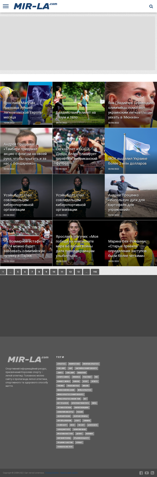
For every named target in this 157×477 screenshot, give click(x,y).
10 (54, 272)
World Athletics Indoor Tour (68, 399)
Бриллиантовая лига (80, 403)
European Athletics (91, 364)
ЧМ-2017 (81, 425)
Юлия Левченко (80, 429)
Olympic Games (63, 377)
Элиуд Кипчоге (63, 429)
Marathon (82, 373)
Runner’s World (63, 381)
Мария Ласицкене (81, 407)
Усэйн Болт (62, 425)
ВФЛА (94, 403)
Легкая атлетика (64, 407)
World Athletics (84, 390)
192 (95, 272)
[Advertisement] (77, 43)
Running (76, 381)
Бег (85, 399)
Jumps (60, 373)
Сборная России (63, 416)
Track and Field (73, 386)
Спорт (77, 420)
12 (70, 272)
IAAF (70, 368)
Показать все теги (64, 447)
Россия (80, 412)
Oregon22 (76, 377)
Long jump (70, 373)
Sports (95, 381)
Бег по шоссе (62, 403)
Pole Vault (87, 377)
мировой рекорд (63, 438)
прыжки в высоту (81, 438)
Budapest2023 (74, 364)
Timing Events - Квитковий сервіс (61, 473)
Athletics (61, 364)
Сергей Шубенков (64, 420)
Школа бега (92, 425)
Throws (60, 386)
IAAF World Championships (86, 368)
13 (78, 272)
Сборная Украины (81, 416)
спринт (79, 442)
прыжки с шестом (65, 442)
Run (96, 377)
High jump (61, 368)
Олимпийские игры (65, 412)
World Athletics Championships (70, 394)
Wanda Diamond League (65, 390)
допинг (79, 433)
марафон (89, 433)
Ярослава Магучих (65, 433)
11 (62, 272)
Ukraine (85, 386)
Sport (85, 381)
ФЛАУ (72, 425)
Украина (86, 420)
